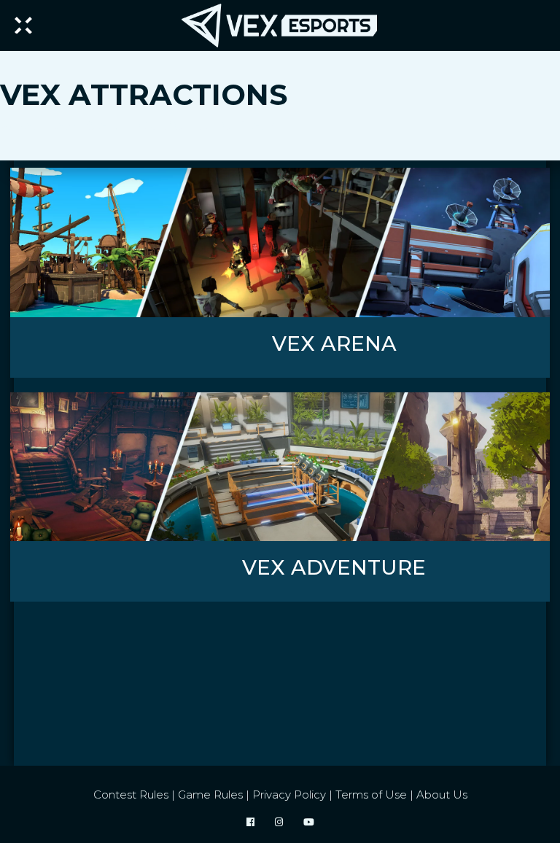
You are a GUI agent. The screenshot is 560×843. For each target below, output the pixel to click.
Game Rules (210, 794)
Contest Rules (130, 794)
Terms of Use (371, 794)
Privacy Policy (289, 794)
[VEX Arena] (280, 242)
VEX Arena (334, 343)
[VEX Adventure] (280, 467)
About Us (441, 794)
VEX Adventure (334, 567)
